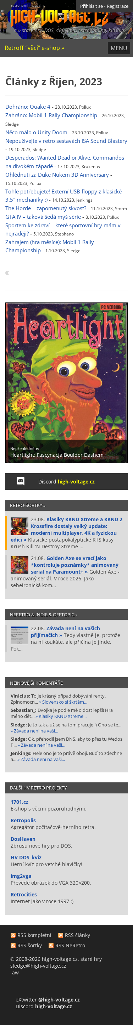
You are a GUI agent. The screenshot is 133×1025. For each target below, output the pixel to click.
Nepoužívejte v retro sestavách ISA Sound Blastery (66, 141)
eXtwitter (48, 999)
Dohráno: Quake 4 (27, 106)
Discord (66, 481)
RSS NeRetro (70, 945)
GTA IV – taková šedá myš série (43, 217)
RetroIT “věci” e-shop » (34, 48)
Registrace (117, 6)
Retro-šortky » (27, 505)
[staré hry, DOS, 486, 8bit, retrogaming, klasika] (54, 13)
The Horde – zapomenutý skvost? (45, 208)
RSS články (77, 935)
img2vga (21, 876)
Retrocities (24, 894)
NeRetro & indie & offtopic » (44, 614)
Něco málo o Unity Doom (36, 132)
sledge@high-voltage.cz (38, 965)
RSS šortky (29, 945)
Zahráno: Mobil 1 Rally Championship (51, 115)
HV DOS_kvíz (26, 857)
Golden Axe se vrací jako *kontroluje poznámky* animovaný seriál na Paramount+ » (74, 565)
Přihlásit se (91, 6)
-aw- (15, 972)
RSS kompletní (34, 935)
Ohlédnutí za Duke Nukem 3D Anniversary (57, 174)
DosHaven (23, 838)
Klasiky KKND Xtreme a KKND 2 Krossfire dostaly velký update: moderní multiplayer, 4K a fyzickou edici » (66, 529)
